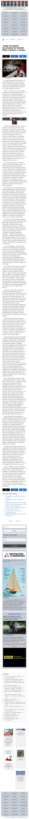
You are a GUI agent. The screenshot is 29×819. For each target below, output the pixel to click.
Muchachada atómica (11, 700)
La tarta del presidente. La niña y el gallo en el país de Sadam (15, 710)
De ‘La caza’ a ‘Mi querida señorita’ (14, 687)
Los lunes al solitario (11, 678)
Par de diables (10, 720)
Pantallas (23, 13)
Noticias (14, 16)
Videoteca (14, 31)
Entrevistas (5, 28)
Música (5, 19)
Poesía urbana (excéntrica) (13, 685)
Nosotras (6, 31)
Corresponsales (23, 25)
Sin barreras (23, 31)
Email (4, 537)
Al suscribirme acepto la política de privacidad (15, 543)
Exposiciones (6, 16)
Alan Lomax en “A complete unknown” (14, 692)
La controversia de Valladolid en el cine (14, 707)
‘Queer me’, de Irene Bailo (12, 699)
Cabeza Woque (8, 752)
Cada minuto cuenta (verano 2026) (14, 676)
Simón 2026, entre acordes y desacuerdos (15, 683)
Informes (14, 22)
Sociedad (23, 16)
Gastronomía (14, 25)
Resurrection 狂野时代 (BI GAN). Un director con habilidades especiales (14, 689)
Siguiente (18, 521)
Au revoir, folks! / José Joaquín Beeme (15, 507)
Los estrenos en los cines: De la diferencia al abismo (14, 511)
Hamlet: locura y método (12, 714)
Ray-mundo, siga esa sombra (13, 718)
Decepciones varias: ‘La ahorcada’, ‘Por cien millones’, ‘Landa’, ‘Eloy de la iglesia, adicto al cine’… (15, 703)
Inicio (6, 13)
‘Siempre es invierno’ (11, 717)
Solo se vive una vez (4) (12, 509)
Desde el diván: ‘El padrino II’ (13, 506)
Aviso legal (13, 817)
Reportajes (14, 28)
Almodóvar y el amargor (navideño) (14, 712)
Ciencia (5, 25)
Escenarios (14, 19)
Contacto (7, 817)
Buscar (14, 531)
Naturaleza (14, 13)
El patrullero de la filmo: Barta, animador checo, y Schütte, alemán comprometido (16, 503)
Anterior (11, 521)
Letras (23, 28)
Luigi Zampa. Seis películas (13, 715)
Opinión (23, 19)
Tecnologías (23, 22)
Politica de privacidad (22, 817)
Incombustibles (14, 34)
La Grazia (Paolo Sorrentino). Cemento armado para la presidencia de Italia (15, 680)
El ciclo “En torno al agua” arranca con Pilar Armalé (13, 560)
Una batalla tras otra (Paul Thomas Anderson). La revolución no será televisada (15, 696)
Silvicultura (5, 22)
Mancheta (5, 34)
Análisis (23, 34)
